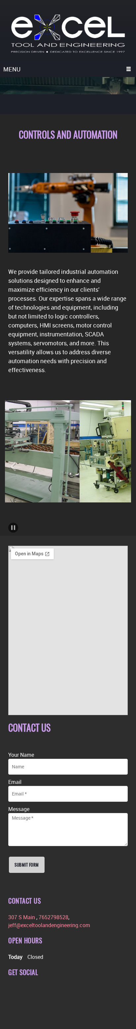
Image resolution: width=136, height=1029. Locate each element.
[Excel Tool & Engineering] (68, 33)
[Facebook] (13, 991)
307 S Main (22, 917)
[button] (13, 466)
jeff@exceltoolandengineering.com (49, 925)
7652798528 (53, 917)
